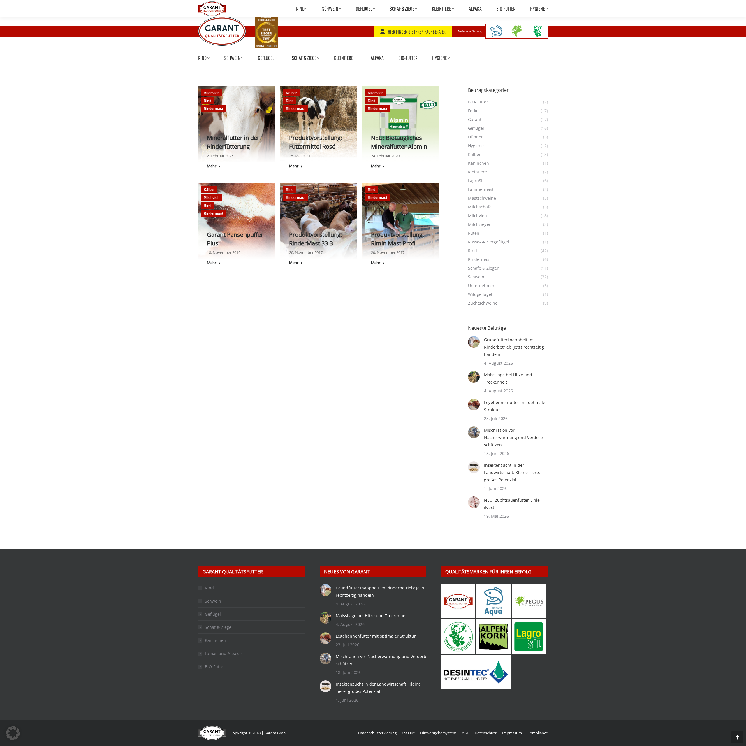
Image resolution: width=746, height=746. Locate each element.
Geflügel (213, 614)
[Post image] (474, 342)
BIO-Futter (215, 666)
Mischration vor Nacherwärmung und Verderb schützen (513, 437)
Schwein (213, 601)
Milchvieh (211, 93)
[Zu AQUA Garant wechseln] (495, 31)
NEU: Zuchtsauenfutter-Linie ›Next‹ (512, 503)
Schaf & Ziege (218, 627)
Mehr (211, 166)
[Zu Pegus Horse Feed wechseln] (516, 31)
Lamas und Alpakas (224, 653)
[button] (13, 733)
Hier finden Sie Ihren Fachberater (417, 32)
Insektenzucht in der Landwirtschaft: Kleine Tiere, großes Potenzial (512, 472)
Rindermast (213, 109)
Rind (207, 101)
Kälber (291, 93)
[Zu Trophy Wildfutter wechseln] (537, 31)
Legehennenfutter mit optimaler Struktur (515, 406)
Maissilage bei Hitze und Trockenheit (508, 378)
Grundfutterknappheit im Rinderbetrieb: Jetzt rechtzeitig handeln (514, 347)
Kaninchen (215, 640)
